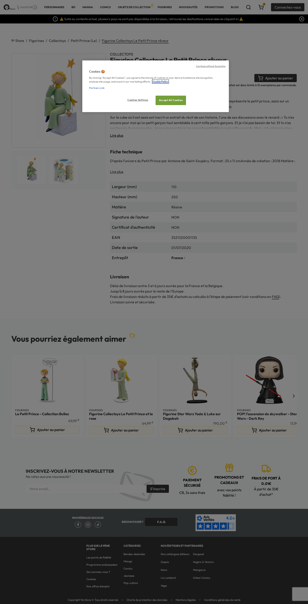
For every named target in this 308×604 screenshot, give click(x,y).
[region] (155, 86)
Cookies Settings (137, 99)
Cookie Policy (160, 81)
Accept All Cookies (171, 100)
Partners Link (97, 88)
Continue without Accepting (210, 66)
